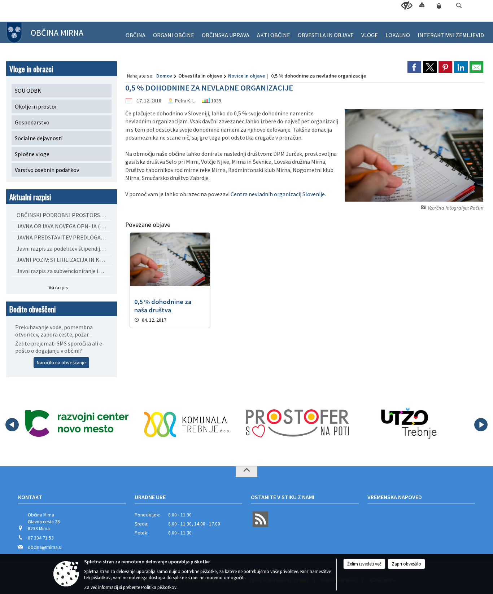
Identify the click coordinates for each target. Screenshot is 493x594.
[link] (414, 67)
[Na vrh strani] (246, 471)
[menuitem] (135, 32)
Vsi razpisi (59, 288)
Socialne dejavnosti (38, 138)
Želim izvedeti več (364, 564)
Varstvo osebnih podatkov (47, 169)
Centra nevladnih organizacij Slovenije (278, 194)
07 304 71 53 (41, 538)
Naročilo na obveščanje (61, 362)
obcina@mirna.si (45, 547)
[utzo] (408, 423)
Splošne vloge (32, 154)
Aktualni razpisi (30, 196)
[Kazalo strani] (421, 4)
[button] (459, 5)
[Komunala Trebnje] (187, 423)
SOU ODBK (28, 90)
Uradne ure (150, 497)
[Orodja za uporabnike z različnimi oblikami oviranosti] (407, 5)
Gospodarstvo (32, 122)
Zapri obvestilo (406, 564)
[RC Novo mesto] (77, 423)
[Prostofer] (297, 423)
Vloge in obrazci (31, 68)
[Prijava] (439, 6)
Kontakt (30, 497)
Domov (164, 75)
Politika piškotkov (158, 587)
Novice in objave (246, 75)
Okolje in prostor (36, 106)
